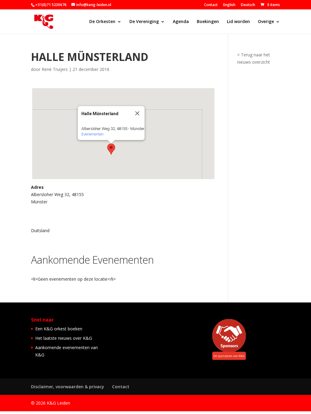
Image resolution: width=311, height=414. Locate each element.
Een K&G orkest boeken (58, 329)
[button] (111, 149)
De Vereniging (144, 21)
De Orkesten (102, 21)
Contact (211, 5)
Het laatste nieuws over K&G (63, 338)
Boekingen (208, 21)
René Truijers (55, 69)
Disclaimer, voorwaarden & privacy (67, 386)
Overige (266, 21)
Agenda (181, 21)
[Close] (137, 113)
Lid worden (238, 21)
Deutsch (248, 5)
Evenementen (92, 134)
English (229, 5)
